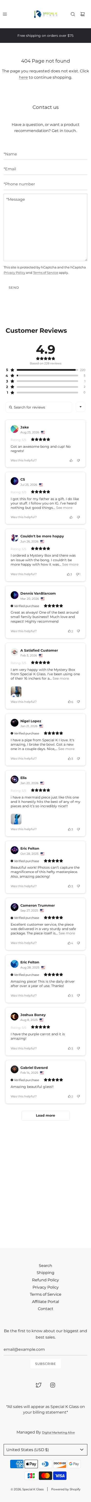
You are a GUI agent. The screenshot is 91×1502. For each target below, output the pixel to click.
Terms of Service (45, 273)
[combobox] (80, 407)
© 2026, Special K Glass (27, 1489)
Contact (45, 1308)
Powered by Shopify (66, 1489)
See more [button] (63, 507)
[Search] (73, 14)
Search (45, 1265)
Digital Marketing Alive (58, 1432)
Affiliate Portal (45, 1301)
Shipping (45, 1272)
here (23, 77)
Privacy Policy (14, 273)
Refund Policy (45, 1280)
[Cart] (82, 14)
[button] (42, 370)
